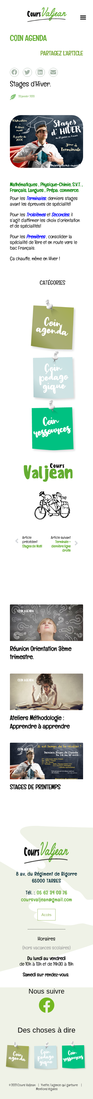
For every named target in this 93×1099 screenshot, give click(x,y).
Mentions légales (47, 1089)
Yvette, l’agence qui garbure (59, 1085)
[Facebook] (47, 1005)
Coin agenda (28, 39)
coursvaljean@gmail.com (46, 900)
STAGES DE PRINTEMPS (35, 788)
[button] (83, 17)
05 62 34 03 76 (51, 893)
